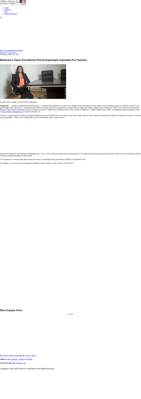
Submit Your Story (10, 14)
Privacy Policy (31, 355)
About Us (7, 10)
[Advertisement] (70, 34)
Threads (21, 359)
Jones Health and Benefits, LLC (13, 112)
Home (6, 8)
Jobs (5, 12)
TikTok (29, 359)
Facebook (13, 359)
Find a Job (3, 355)
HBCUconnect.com (19, 363)
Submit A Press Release (16, 355)
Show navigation (6, 50)
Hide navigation (17, 50)
